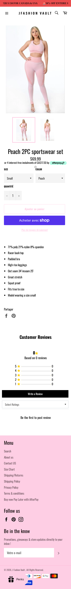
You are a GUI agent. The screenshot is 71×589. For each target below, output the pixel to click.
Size (6, 169)
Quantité (8, 186)
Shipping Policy (12, 481)
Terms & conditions (14, 493)
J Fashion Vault (18, 569)
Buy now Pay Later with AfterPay (21, 499)
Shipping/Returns (13, 475)
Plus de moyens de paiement (34, 230)
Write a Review (35, 394)
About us (8, 457)
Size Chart (9, 469)
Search (7, 451)
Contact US (10, 463)
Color (39, 169)
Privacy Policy (11, 487)
